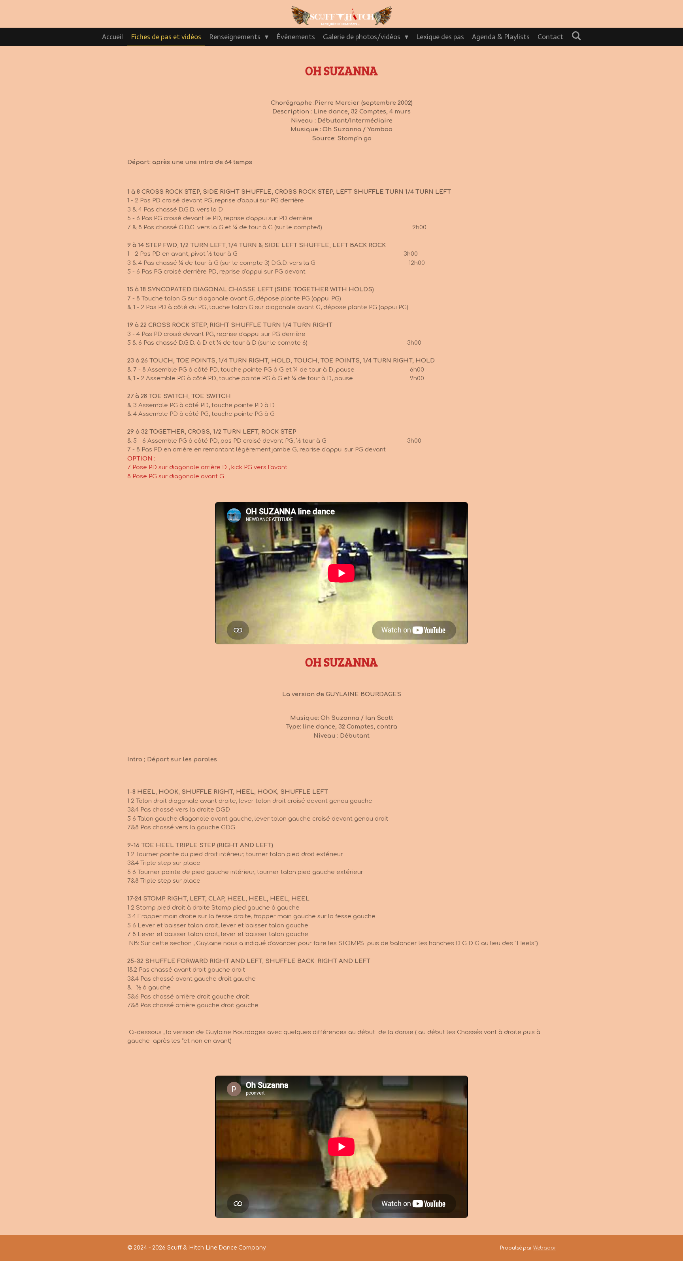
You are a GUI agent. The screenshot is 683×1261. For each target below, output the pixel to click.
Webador (544, 1248)
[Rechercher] (576, 36)
